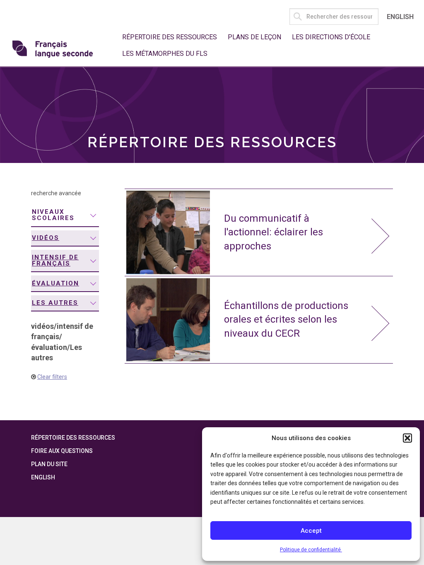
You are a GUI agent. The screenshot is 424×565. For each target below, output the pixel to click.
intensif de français (55, 260)
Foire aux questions (62, 451)
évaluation (55, 283)
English (400, 17)
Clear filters (52, 376)
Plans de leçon (254, 37)
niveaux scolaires (53, 215)
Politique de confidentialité (311, 550)
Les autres (55, 302)
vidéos (45, 238)
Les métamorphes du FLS (164, 53)
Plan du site (49, 464)
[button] (407, 438)
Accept (311, 530)
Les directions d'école (331, 37)
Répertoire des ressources (169, 37)
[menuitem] (65, 215)
